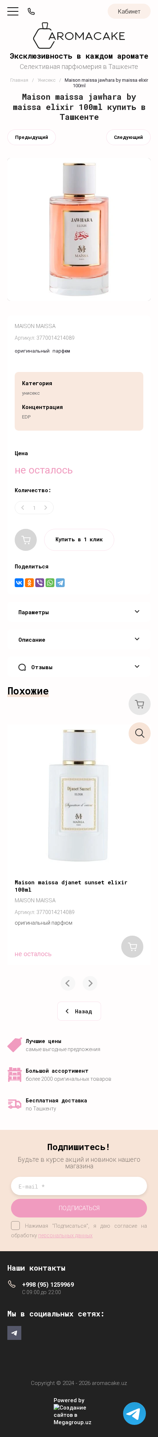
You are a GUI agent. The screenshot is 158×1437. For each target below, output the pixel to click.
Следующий (128, 137)
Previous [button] (68, 983)
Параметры (33, 612)
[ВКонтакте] (19, 582)
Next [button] (90, 983)
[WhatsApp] (50, 582)
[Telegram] (60, 582)
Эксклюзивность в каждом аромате (79, 55)
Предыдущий (31, 137)
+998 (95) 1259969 (48, 1284)
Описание (31, 639)
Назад (83, 1011)
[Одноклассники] (29, 582)
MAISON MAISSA (35, 326)
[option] (79, 845)
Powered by (69, 1400)
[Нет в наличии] (26, 540)
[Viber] (39, 582)
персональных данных (65, 1235)
